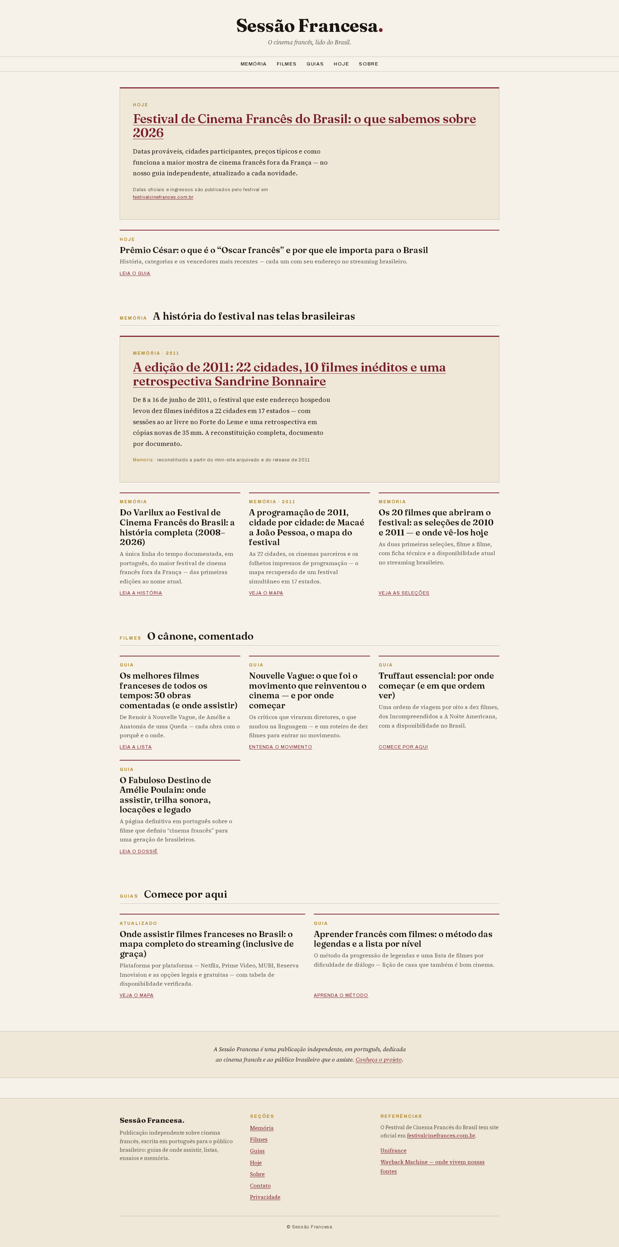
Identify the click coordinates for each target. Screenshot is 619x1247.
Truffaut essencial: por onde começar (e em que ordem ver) (436, 685)
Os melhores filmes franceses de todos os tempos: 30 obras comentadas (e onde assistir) (179, 690)
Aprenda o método (341, 995)
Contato (260, 1185)
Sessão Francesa (309, 25)
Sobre (368, 64)
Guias (315, 64)
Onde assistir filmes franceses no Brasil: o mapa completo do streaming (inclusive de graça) (207, 944)
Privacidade (265, 1197)
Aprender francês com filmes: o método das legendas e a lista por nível (403, 939)
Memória (254, 64)
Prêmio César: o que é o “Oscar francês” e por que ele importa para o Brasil (274, 250)
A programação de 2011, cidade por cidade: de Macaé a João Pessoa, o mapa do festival (306, 527)
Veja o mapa (266, 593)
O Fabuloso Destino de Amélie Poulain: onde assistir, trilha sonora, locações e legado (165, 795)
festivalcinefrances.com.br (163, 197)
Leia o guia (135, 273)
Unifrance (393, 1150)
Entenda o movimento (280, 746)
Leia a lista (136, 746)
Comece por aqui (403, 746)
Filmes (287, 64)
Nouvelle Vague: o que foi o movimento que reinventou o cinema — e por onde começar (307, 690)
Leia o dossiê (139, 851)
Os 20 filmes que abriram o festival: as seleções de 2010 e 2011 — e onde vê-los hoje (436, 522)
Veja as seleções (404, 593)
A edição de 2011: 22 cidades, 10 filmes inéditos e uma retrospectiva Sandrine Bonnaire (289, 374)
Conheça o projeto (379, 1060)
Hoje (341, 64)
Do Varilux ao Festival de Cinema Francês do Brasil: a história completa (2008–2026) (177, 527)
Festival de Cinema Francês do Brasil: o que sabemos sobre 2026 (304, 125)
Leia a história (141, 593)
